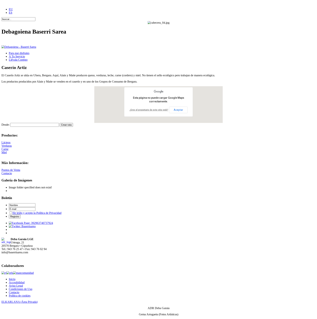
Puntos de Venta (10, 170)
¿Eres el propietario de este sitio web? (149, 110)
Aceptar (178, 109)
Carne (4, 149)
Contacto (6, 173)
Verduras (6, 145)
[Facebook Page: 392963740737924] (31, 223)
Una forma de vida (12, 40)
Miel (4, 152)
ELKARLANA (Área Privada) (19, 301)
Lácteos (5, 142)
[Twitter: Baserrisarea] (22, 226)
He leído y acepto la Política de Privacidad (36, 212)
